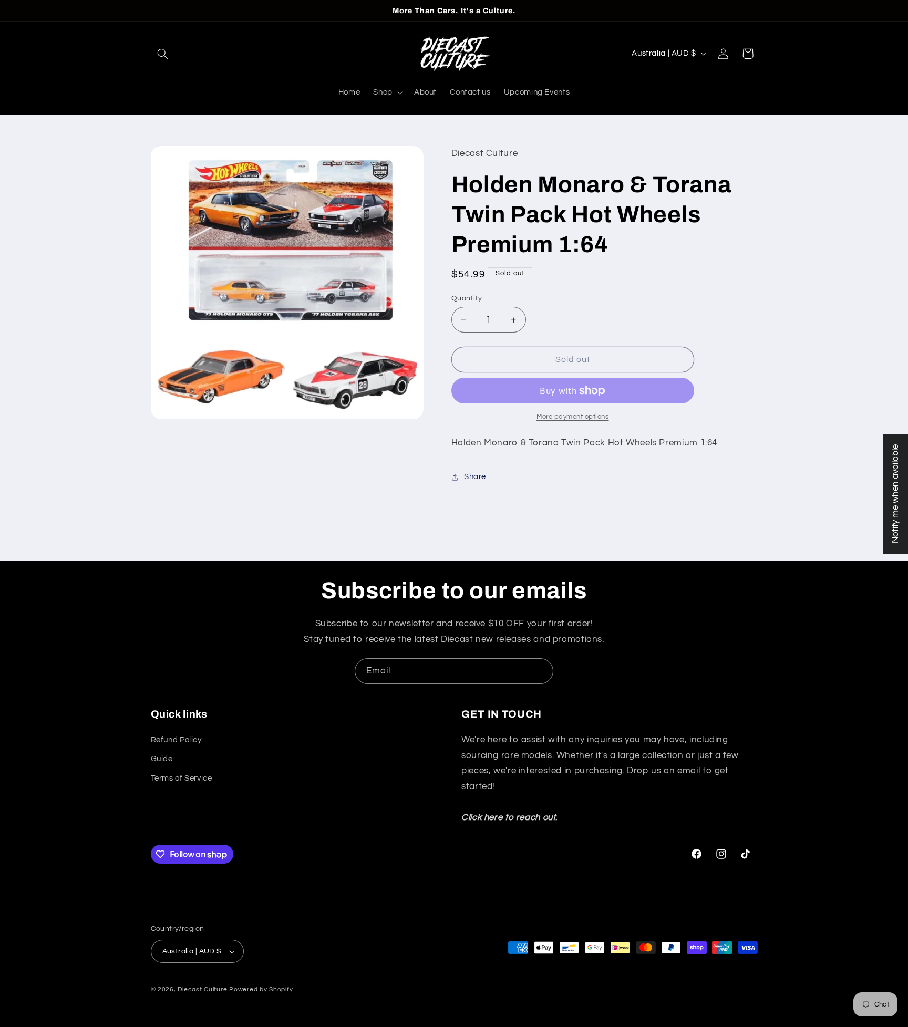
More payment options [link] (572, 416)
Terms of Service (181, 778)
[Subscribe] (541, 671)
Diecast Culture (202, 989)
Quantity (466, 298)
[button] (163, 54)
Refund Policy (176, 739)
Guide (162, 758)
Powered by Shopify (261, 989)
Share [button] (475, 477)
